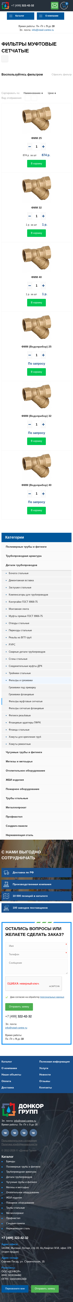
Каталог (19, 15)
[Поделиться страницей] (4, 58)
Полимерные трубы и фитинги (26, 546)
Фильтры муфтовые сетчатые (25, 701)
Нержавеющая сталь (19, 835)
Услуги (43, 1068)
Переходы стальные (20, 630)
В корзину (36, 163)
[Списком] (34, 98)
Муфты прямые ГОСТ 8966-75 (26, 616)
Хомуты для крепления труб (25, 736)
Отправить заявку (54, 5)
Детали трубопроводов (21, 565)
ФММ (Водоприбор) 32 (36, 415)
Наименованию (32, 93)
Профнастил (14, 816)
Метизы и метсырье (19, 761)
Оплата (6, 1081)
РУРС (12, 644)
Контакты (45, 1087)
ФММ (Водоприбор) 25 (36, 346)
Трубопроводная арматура (24, 555)
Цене (51, 93)
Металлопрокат (16, 807)
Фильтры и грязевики (21, 680)
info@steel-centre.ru (43, 30)
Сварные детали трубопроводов (27, 651)
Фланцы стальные (19, 729)
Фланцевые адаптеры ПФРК (25, 722)
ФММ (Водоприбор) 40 (36, 485)
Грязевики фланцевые (21, 694)
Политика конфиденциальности (19, 1144)
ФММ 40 (36, 277)
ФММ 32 (36, 207)
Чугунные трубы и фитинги (24, 752)
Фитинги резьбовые (20, 715)
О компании (51, 15)
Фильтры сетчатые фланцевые (26, 708)
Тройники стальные (20, 673)
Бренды (10, 1161)
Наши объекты (11, 1074)
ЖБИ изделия (15, 779)
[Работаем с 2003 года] (5, 5)
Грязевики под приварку (22, 687)
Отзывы (44, 1081)
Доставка (7, 1087)
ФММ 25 (36, 138)
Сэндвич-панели (17, 825)
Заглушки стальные (20, 587)
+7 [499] (22, 5)
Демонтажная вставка (21, 580)
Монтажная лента (19, 609)
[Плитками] (28, 98)
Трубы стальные (17, 798)
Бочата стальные (18, 573)
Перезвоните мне (15, 1288)
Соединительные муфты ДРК (25, 666)
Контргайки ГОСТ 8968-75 (23, 601)
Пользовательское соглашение (19, 1140)
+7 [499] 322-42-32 (14, 1238)
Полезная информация (54, 1061)
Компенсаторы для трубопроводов (28, 594)
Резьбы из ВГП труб (20, 637)
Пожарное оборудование (22, 788)
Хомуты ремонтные (20, 744)
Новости (45, 1074)
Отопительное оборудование (25, 770)
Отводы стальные (19, 623)
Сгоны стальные (18, 658)
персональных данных (52, 997)
